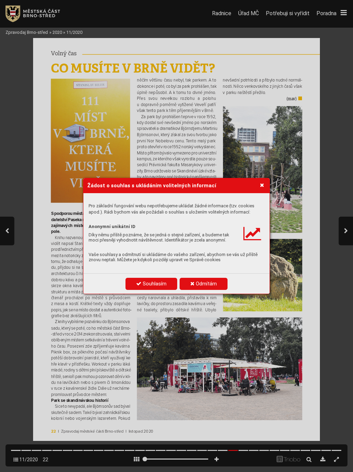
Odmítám (205, 284)
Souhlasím (154, 284)
